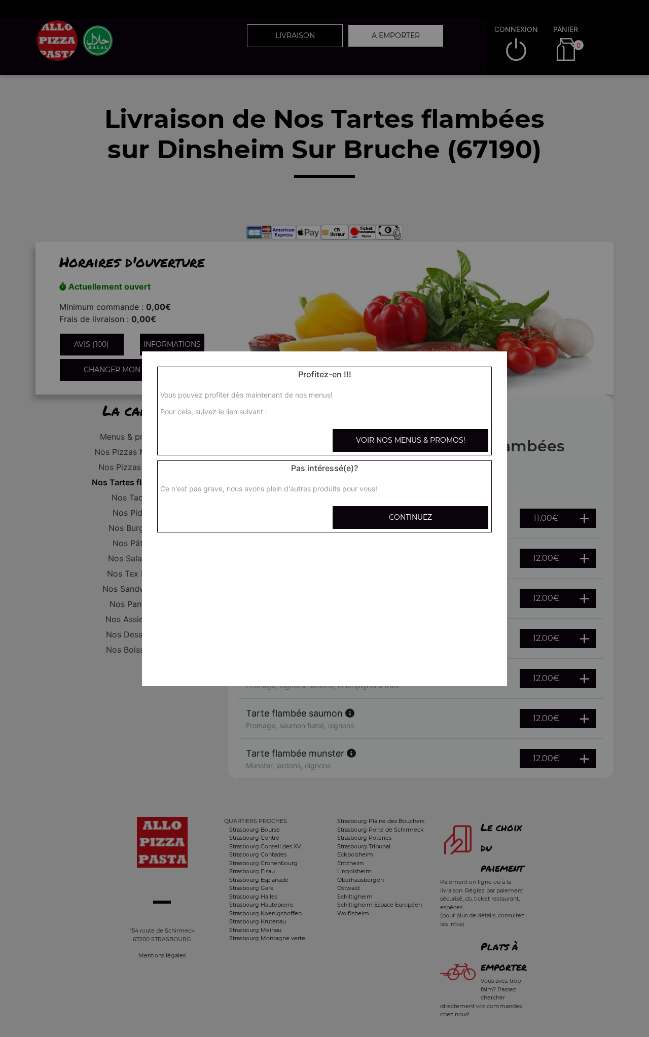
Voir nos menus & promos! (410, 440)
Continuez (410, 517)
